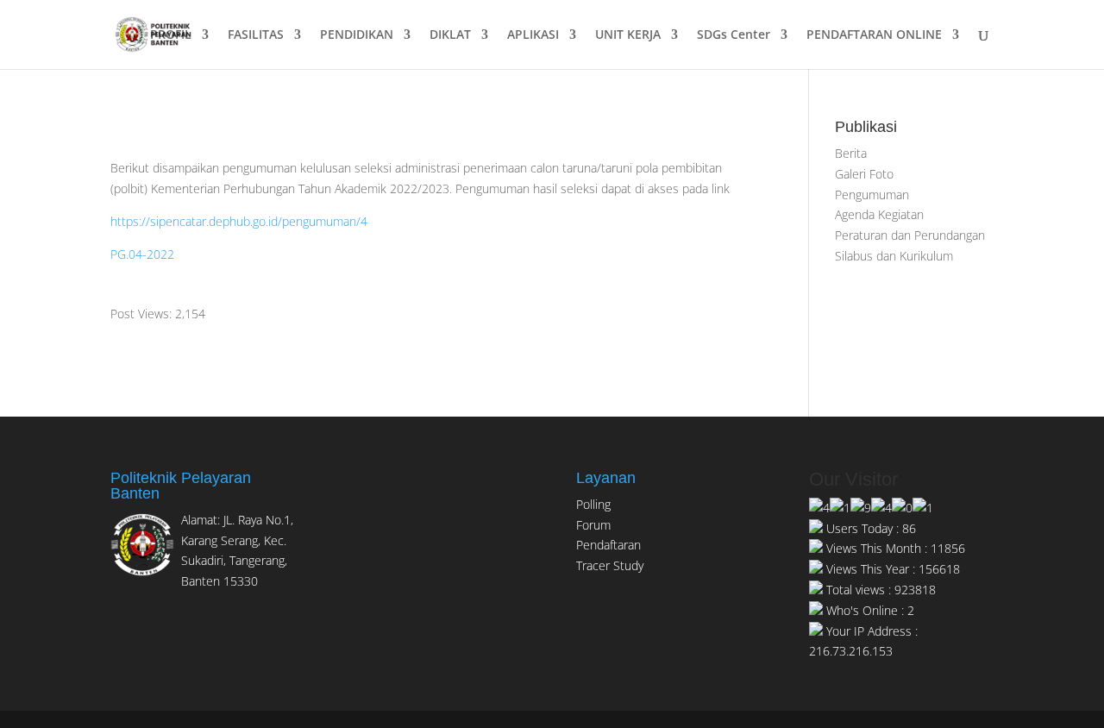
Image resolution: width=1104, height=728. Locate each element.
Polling (593, 504)
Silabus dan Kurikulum (894, 256)
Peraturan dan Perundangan (910, 235)
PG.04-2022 (142, 254)
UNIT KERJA (628, 35)
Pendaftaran (608, 545)
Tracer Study (609, 565)
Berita (851, 153)
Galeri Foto (864, 174)
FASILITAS (256, 35)
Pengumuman (872, 194)
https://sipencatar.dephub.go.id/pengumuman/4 (238, 221)
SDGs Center (733, 35)
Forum (593, 525)
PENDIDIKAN (356, 35)
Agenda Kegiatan (879, 214)
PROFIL (170, 35)
